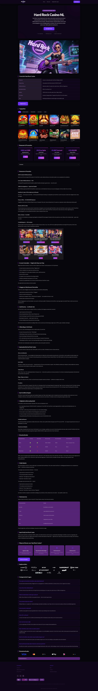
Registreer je (23, 103)
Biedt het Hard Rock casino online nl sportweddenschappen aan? (31, 636)
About (44, 1)
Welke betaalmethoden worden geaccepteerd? (28, 594)
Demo (23, 120)
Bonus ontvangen (24, 559)
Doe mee (56, 157)
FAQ (50, 667)
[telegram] (23, 676)
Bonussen (48, 1)
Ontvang (41, 157)
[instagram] (20, 676)
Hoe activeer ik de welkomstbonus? (26, 587)
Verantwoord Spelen (53, 671)
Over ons (18, 667)
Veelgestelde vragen (55, 1)
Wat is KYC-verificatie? (23, 615)
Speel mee (72, 157)
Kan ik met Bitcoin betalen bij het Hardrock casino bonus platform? (32, 643)
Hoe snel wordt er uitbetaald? (25, 608)
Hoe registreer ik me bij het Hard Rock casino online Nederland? (31, 581)
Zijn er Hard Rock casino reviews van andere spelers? (29, 628)
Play (23, 118)
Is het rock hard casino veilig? (24, 621)
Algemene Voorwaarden (21, 669)
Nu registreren (49, 28)
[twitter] (18, 676)
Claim (25, 156)
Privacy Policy (19, 671)
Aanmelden (77, 1)
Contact (51, 669)
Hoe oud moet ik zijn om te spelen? (26, 601)
